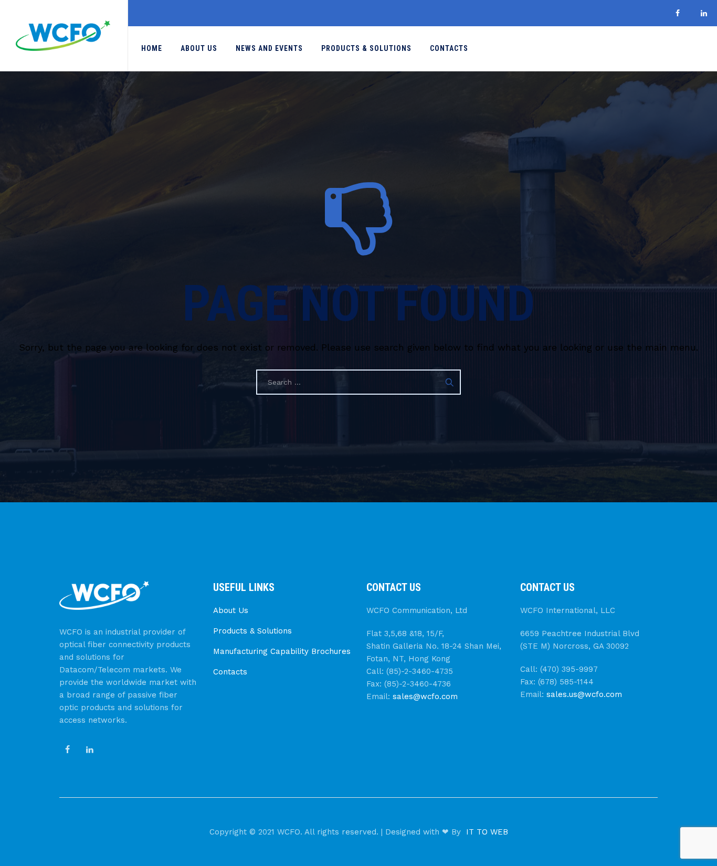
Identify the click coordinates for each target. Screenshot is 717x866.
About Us (199, 48)
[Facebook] (678, 13)
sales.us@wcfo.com (584, 694)
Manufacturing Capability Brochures (282, 651)
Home (151, 48)
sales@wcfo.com (425, 696)
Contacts (449, 48)
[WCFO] (63, 35)
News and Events (269, 48)
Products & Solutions (366, 48)
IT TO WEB (487, 832)
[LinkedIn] (704, 13)
